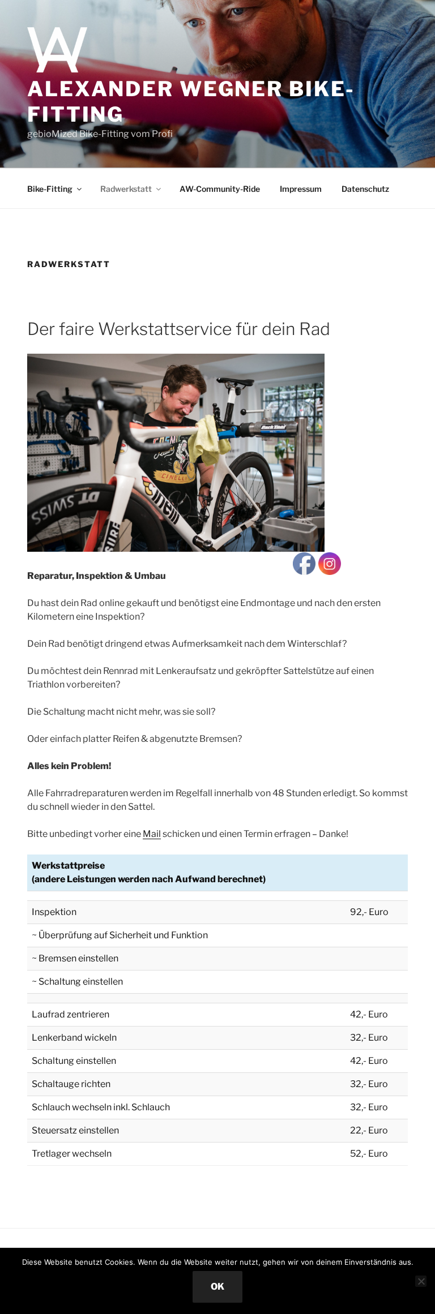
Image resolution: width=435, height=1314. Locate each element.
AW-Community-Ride (220, 189)
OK (217, 1286)
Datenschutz (365, 189)
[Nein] (421, 1281)
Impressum (301, 189)
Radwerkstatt (126, 189)
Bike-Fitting (49, 189)
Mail (152, 833)
